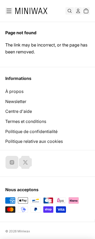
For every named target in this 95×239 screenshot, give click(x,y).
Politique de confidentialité (31, 131)
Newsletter (15, 101)
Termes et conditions (25, 121)
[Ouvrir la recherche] (69, 11)
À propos (14, 91)
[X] (25, 162)
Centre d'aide (18, 111)
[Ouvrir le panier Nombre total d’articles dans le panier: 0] (86, 11)
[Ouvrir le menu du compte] (78, 11)
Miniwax (23, 231)
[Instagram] (11, 162)
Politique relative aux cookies (34, 141)
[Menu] (9, 11)
